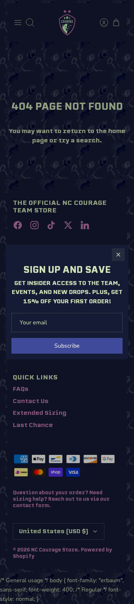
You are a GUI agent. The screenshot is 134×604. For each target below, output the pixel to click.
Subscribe (67, 346)
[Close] (118, 254)
